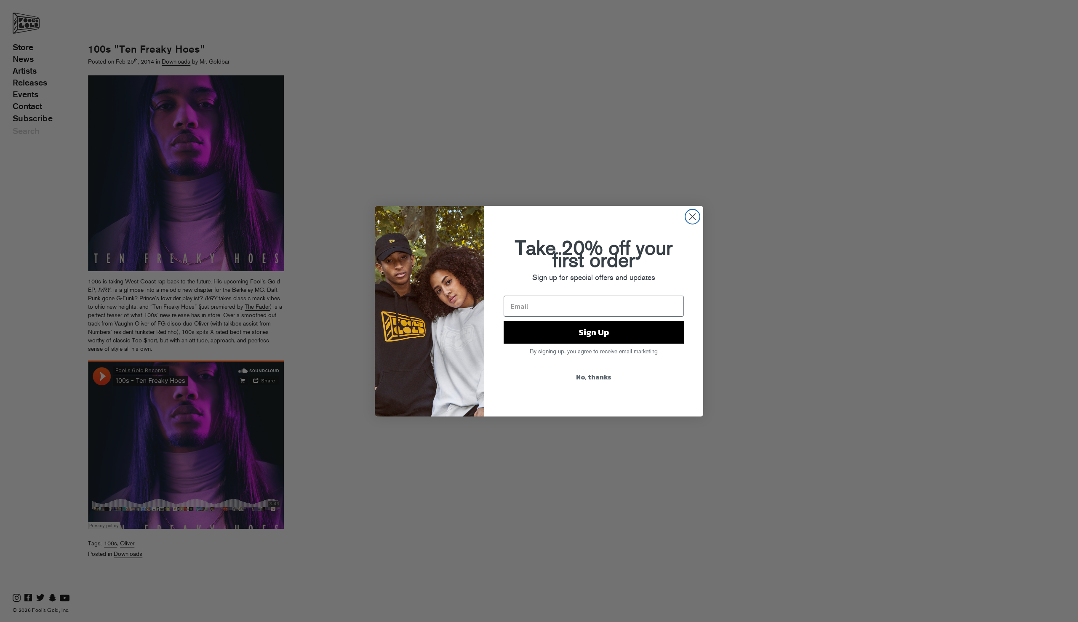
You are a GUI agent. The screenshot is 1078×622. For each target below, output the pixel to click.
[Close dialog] (692, 216)
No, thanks (593, 377)
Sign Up (594, 332)
